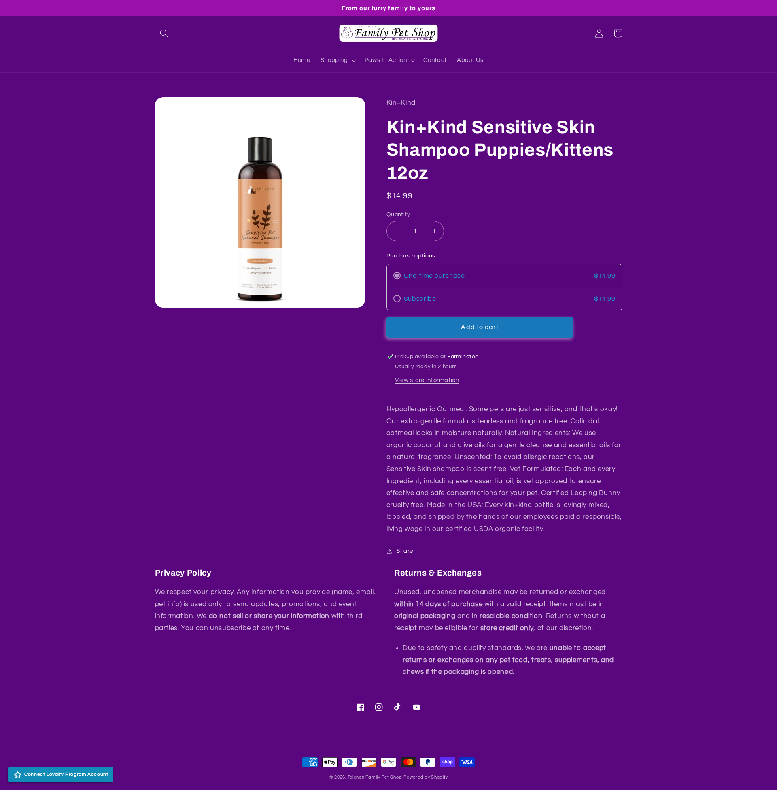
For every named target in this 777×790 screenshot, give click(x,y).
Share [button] (404, 551)
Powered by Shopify (425, 777)
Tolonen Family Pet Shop (375, 777)
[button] (164, 33)
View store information (427, 380)
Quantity (398, 214)
